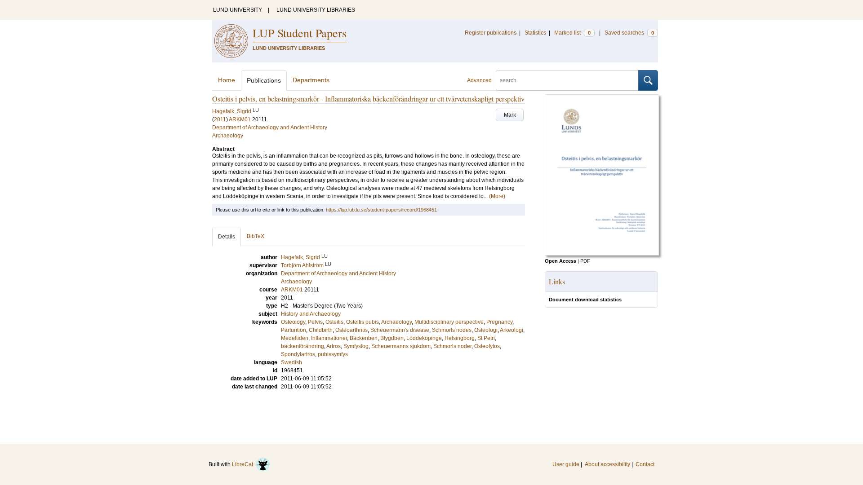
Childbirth (321, 330)
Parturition (293, 330)
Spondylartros (298, 354)
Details (226, 237)
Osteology (293, 322)
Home (226, 80)
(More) (497, 196)
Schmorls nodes (452, 330)
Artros (333, 346)
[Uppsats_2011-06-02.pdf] (602, 254)
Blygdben (392, 338)
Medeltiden (294, 338)
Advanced (479, 80)
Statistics (535, 33)
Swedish (291, 362)
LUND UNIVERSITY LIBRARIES (315, 10)
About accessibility (607, 464)
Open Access (560, 261)
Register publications (490, 33)
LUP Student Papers (300, 32)
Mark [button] (510, 115)
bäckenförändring (302, 346)
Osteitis (334, 322)
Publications (264, 80)
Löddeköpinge (424, 338)
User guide (565, 464)
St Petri (486, 338)
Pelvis (315, 322)
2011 (220, 119)
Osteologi (486, 330)
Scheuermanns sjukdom (401, 346)
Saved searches (629, 33)
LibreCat (244, 464)
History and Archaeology (311, 314)
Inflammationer (329, 338)
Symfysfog (356, 346)
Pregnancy (499, 322)
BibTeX (255, 236)
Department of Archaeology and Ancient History (269, 127)
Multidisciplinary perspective (449, 322)
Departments (311, 80)
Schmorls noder (452, 346)
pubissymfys (333, 354)
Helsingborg (460, 338)
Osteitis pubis (362, 322)
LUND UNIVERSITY (237, 10)
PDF (585, 261)
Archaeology (227, 135)
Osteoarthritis (351, 330)
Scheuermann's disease (399, 330)
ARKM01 (240, 119)
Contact (645, 464)
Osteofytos (487, 346)
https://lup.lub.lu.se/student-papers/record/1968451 (381, 209)
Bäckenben (364, 338)
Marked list (572, 33)
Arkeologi (511, 330)
